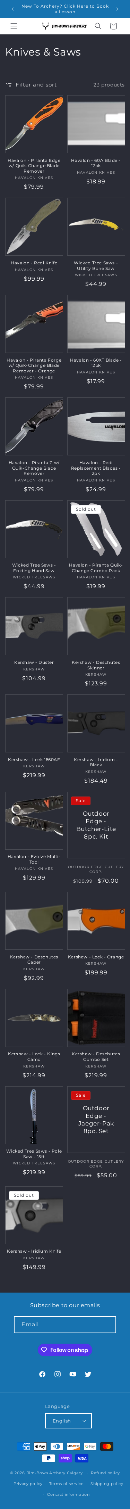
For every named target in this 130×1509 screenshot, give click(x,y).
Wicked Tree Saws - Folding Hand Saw (34, 567)
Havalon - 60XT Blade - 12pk (96, 362)
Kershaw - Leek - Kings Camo (34, 1056)
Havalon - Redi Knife (34, 262)
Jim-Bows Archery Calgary (55, 1472)
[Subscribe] (107, 1324)
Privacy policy (28, 1483)
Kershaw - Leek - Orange (96, 956)
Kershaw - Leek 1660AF (34, 759)
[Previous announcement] (12, 9)
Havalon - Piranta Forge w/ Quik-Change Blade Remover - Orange (34, 365)
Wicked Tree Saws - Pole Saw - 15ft (34, 1153)
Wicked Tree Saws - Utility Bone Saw (96, 265)
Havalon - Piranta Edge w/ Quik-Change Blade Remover (34, 166)
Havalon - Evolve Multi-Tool (34, 859)
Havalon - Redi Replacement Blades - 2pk (96, 468)
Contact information (68, 1494)
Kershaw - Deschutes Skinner (96, 665)
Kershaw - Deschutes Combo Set (96, 1056)
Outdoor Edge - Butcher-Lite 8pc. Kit (96, 825)
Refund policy (105, 1472)
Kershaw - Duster (34, 662)
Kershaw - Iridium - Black (96, 762)
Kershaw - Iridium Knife (34, 1251)
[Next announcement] (117, 9)
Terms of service (66, 1483)
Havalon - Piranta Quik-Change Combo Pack (96, 567)
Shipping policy (106, 1483)
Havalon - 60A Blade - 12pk (96, 163)
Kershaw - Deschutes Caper (34, 959)
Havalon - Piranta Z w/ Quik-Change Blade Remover (34, 468)
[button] (13, 26)
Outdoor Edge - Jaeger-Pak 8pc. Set (96, 1120)
